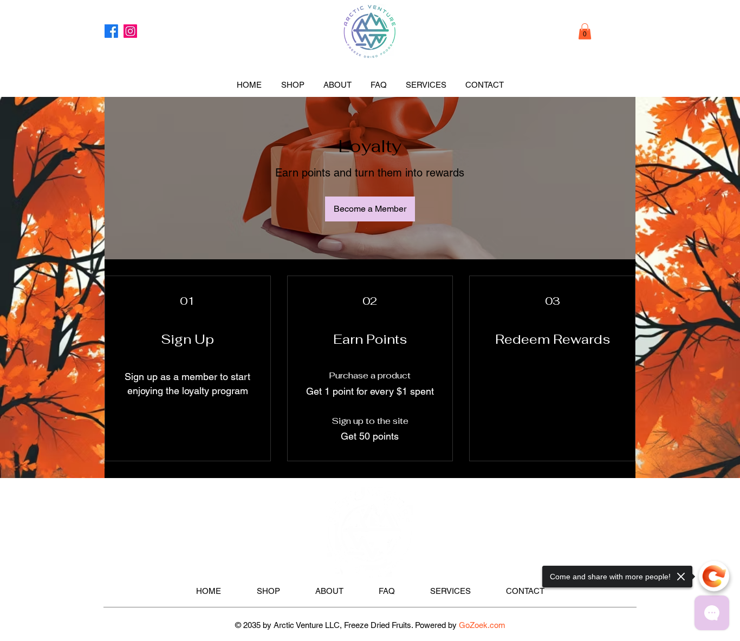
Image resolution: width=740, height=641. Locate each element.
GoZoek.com (482, 625)
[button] (585, 31)
